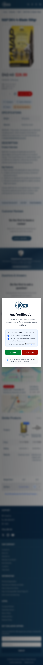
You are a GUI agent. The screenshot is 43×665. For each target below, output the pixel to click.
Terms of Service (30, 344)
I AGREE (13, 352)
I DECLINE (30, 352)
